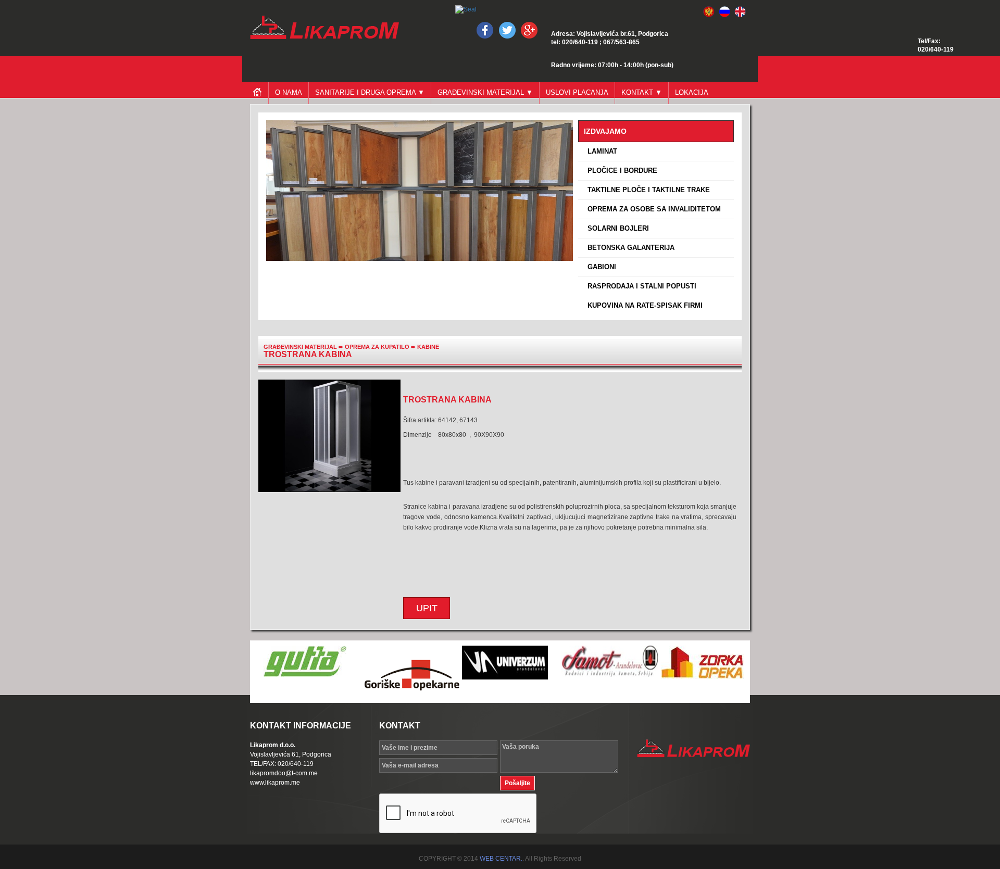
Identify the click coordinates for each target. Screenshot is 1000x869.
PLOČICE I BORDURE (620, 170)
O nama (288, 92)
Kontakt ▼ (641, 92)
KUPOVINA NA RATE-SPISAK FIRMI (643, 305)
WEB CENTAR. (501, 858)
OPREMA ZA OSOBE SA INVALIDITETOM (652, 209)
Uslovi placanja (577, 92)
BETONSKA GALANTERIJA (628, 247)
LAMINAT (600, 151)
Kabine (428, 347)
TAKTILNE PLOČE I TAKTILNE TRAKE (646, 190)
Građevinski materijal (300, 347)
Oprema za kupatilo (378, 347)
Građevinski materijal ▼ (485, 92)
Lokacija (691, 92)
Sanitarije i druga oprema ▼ (369, 92)
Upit (427, 608)
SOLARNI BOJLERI (616, 228)
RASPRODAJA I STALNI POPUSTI (639, 286)
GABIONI (599, 267)
